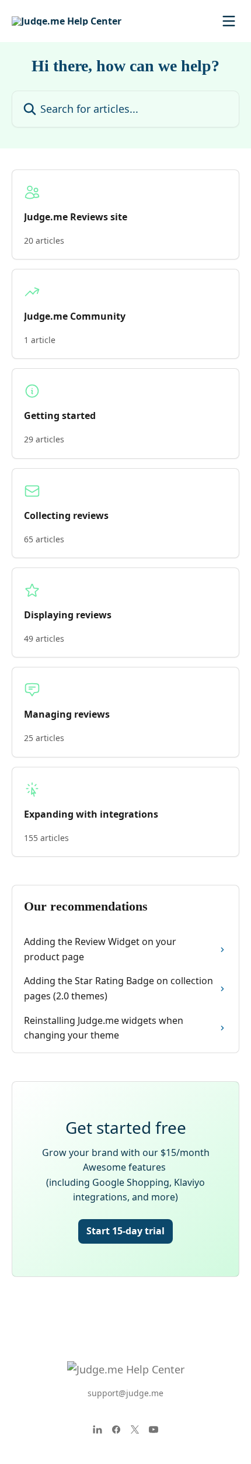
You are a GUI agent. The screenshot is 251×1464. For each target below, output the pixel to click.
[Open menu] (228, 21)
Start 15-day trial (125, 1230)
